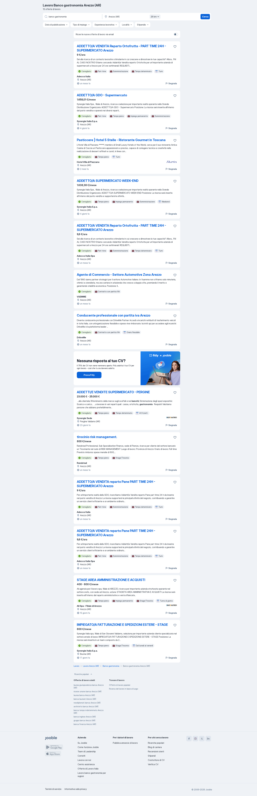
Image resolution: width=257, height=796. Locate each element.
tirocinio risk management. (97, 437)
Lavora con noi (84, 760)
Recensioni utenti (156, 751)
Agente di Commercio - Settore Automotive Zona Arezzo (119, 275)
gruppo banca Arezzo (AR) (84, 720)
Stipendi (152, 755)
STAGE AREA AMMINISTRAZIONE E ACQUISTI (111, 580)
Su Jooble (82, 743)
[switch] (176, 34)
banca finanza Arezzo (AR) (85, 724)
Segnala (172, 83)
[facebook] (189, 738)
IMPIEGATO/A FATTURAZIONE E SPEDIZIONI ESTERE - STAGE (122, 625)
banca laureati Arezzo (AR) (85, 699)
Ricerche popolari (81, 674)
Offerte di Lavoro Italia (88, 768)
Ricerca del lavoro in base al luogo (123, 689)
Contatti (81, 755)
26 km (154, 16)
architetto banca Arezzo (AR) (86, 706)
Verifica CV (153, 764)
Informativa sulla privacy (76, 789)
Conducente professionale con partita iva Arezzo (113, 315)
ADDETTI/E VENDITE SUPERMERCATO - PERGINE (113, 392)
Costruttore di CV (156, 760)
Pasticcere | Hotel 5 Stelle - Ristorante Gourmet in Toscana (121, 140)
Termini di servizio (53, 789)
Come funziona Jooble (88, 747)
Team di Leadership (87, 751)
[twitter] (202, 738)
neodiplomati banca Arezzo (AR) (87, 703)
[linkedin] (208, 738)
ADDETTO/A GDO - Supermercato (102, 95)
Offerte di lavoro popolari (119, 685)
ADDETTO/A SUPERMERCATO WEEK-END (107, 181)
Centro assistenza (86, 764)
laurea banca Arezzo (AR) (84, 695)
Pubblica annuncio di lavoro (125, 743)
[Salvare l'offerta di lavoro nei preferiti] (175, 46)
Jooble (209, 789)
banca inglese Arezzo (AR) (85, 717)
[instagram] (195, 738)
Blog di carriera (155, 747)
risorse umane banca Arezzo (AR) (87, 691)
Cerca (205, 16)
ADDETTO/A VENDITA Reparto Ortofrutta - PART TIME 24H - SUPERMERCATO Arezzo (121, 48)
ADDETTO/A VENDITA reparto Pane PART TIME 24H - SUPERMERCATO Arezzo (116, 484)
